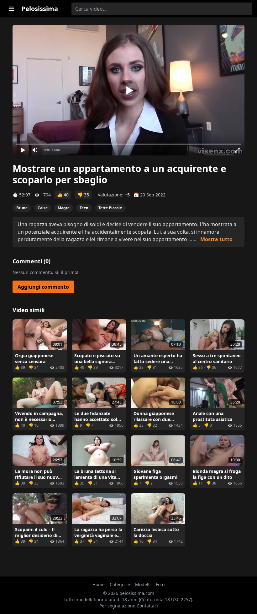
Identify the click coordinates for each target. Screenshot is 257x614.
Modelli (143, 584)
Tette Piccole (110, 208)
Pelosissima (39, 8)
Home (98, 584)
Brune (22, 208)
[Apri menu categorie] (11, 9)
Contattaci (147, 606)
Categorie (120, 584)
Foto (160, 584)
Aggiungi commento (43, 286)
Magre (64, 208)
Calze (43, 208)
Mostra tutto (216, 239)
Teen (84, 208)
